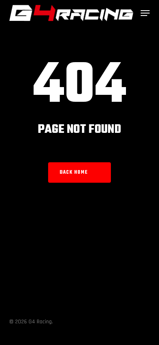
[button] (145, 13)
